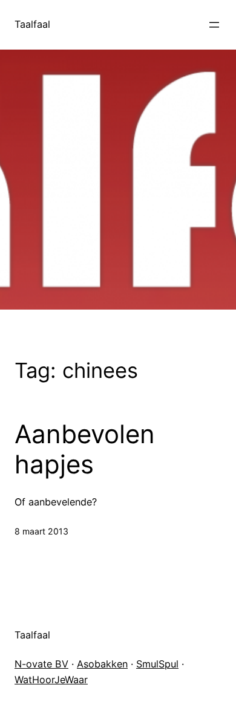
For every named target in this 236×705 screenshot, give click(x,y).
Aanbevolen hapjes (85, 449)
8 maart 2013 (41, 531)
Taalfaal (32, 24)
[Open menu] (214, 25)
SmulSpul (157, 664)
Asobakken (102, 664)
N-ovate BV (41, 664)
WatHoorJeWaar (51, 680)
